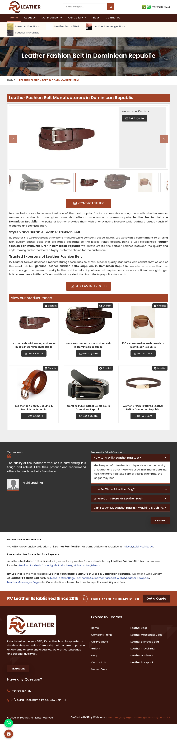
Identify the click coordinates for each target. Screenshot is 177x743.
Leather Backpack (137, 578)
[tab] (130, 458)
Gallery (95, 648)
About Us (30, 17)
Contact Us (113, 17)
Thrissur (127, 546)
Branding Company (159, 717)
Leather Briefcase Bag (145, 641)
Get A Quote (35, 353)
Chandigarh (49, 565)
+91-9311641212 (161, 6)
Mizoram (96, 565)
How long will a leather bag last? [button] (117, 458)
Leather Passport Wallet (109, 578)
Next (164, 139)
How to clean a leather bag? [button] (114, 489)
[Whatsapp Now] (8, 723)
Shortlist (52, 305)
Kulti (136, 546)
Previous (13, 139)
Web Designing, (116, 717)
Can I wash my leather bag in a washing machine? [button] (129, 508)
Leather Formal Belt (66, 26)
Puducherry (65, 565)
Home (14, 17)
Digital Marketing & (136, 717)
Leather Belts (84, 578)
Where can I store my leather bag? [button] (118, 499)
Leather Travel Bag (27, 32)
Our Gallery (75, 17)
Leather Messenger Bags (109, 26)
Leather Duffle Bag (142, 655)
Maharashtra (82, 565)
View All (160, 520)
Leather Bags (139, 628)
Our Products (50, 17)
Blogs (96, 17)
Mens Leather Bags (27, 26)
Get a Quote (156, 598)
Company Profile (102, 635)
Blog (94, 655)
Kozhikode (146, 546)
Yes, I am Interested (90, 286)
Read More (18, 668)
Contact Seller (90, 203)
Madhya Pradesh (30, 565)
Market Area (99, 669)
